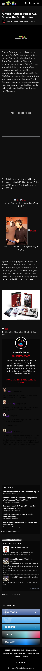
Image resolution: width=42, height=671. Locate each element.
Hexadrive (9, 332)
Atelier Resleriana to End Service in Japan (21, 492)
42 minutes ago (24, 554)
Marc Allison (15, 547)
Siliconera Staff (16, 21)
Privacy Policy (21, 656)
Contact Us (19, 653)
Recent (11, 540)
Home (7, 650)
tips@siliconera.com (25, 668)
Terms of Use (33, 653)
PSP (3, 10)
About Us (7, 653)
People (4, 540)
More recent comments (11, 594)
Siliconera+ (31, 650)
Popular (18, 540)
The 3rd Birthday (31, 332)
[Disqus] (21, 416)
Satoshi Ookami (17, 559)
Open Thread (18, 650)
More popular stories (11, 532)
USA (4, 335)
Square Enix (19, 332)
